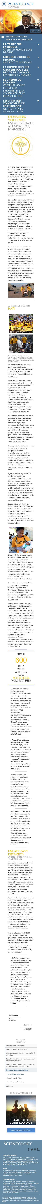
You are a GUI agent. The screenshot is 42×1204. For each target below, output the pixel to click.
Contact (16, 1175)
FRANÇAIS (12, 1159)
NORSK (31, 1161)
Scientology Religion (9, 1183)
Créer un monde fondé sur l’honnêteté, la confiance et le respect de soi (20, 1065)
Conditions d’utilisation (27, 1200)
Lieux (20, 1175)
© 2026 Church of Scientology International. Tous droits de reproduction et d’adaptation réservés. (18, 1198)
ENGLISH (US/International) (11, 1157)
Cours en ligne (19, 1174)
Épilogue (9, 1086)
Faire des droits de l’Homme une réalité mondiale (20, 1054)
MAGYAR (24, 1161)
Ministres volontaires (24, 1172)
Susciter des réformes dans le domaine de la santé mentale (20, 1060)
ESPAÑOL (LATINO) (16, 1163)
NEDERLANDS (10, 1161)
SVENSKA (6, 1163)
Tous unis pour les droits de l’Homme (22, 1189)
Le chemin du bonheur (16, 1188)
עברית (18, 1160)
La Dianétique (17, 1181)
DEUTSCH (19, 1161)
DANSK (5, 1159)
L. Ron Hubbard (7, 1170)
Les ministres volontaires (15, 1074)
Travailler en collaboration (15, 1082)
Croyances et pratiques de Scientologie (24, 1170)
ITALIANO (14, 1164)
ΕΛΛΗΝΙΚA (7, 1164)
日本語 (24, 1159)
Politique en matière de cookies (11, 1200)
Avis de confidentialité (30, 1198)
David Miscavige (20, 1183)
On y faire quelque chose (17, 1070)
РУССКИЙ (30, 1159)
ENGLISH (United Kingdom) (28, 1157)
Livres (11, 1174)
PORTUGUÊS (22, 1164)
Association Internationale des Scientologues (15, 1186)
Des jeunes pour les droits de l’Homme (19, 1190)
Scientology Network (28, 1181)
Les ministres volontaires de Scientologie (20, 1185)
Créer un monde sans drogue (16, 1049)
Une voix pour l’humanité (15, 1045)
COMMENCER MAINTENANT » (21, 1130)
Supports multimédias (14, 1078)
